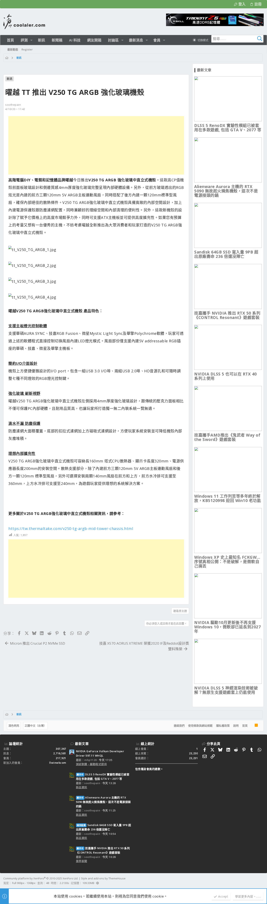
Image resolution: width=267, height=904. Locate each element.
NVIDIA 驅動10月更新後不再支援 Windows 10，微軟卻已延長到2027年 (227, 627)
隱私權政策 (223, 725)
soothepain (13, 105)
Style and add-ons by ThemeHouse (103, 878)
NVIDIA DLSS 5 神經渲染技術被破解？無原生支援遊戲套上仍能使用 (226, 690)
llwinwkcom (57, 763)
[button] (31, 40)
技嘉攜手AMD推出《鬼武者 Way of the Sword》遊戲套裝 (227, 437)
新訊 (9, 78)
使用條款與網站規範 (200, 725)
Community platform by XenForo (40, 878)
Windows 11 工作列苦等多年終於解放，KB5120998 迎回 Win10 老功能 (227, 498)
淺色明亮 (13, 725)
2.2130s (64, 883)
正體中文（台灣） (35, 725)
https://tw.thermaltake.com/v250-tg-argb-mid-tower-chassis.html (70, 528)
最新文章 (82, 743)
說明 (236, 725)
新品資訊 (81, 787)
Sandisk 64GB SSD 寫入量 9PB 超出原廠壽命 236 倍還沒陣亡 (226, 254)
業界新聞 (81, 861)
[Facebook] (262, 881)
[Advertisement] (96, 145)
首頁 (245, 725)
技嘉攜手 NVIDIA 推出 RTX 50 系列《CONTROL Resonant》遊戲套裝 (227, 315)
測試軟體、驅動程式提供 (91, 764)
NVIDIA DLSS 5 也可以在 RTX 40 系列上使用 (225, 376)
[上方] (251, 725)
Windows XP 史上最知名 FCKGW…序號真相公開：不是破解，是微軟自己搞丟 (227, 562)
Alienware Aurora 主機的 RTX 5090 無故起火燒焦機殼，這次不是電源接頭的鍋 (226, 191)
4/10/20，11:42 (15, 109)
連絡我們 (179, 725)
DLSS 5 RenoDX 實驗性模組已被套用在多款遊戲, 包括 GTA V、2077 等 (227, 128)
